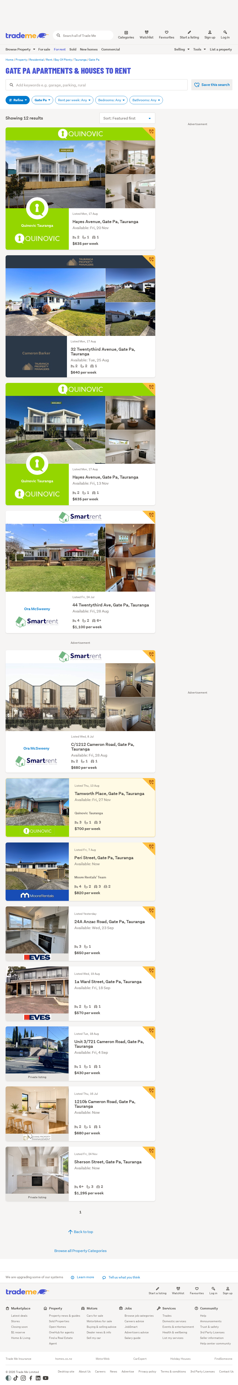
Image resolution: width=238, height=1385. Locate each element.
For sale (44, 49)
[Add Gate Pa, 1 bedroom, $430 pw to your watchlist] (148, 1032)
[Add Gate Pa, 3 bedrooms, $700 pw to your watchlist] (148, 784)
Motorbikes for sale (99, 1321)
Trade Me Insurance (18, 1358)
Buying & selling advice (101, 1327)
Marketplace (20, 1308)
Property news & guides (64, 1316)
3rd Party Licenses (212, 1332)
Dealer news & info (99, 1332)
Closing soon (19, 1327)
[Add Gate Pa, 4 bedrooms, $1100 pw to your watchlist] (148, 517)
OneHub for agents (61, 1332)
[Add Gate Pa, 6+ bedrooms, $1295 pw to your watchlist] (148, 1153)
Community (209, 1308)
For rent (60, 49)
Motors (92, 1308)
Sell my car (94, 1338)
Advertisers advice (137, 1332)
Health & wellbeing (174, 1332)
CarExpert (140, 1358)
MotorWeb (102, 1358)
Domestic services (174, 1321)
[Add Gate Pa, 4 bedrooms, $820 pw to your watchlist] (148, 848)
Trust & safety (209, 1327)
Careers (100, 1371)
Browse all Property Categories (80, 1250)
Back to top (83, 1231)
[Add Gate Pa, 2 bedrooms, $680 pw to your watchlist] (148, 656)
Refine (18, 100)
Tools (197, 49)
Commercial (110, 49)
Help (203, 1316)
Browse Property (18, 49)
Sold (72, 49)
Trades (167, 1316)
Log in (225, 37)
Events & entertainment (178, 1327)
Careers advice (134, 1321)
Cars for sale (95, 1316)
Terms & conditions (173, 1371)
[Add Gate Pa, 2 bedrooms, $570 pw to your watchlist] (148, 972)
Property (55, 1308)
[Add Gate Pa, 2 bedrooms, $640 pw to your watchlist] (148, 261)
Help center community (215, 1343)
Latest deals (19, 1316)
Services (169, 1308)
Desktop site (66, 1371)
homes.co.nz (63, 1358)
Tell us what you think (124, 1277)
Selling (180, 49)
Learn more (85, 1277)
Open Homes (57, 1327)
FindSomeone (223, 1358)
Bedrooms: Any (110, 100)
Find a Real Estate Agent (61, 1340)
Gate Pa (41, 100)
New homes (89, 49)
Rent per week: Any (73, 100)
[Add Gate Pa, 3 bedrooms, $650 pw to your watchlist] (148, 912)
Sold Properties (59, 1321)
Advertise (128, 1371)
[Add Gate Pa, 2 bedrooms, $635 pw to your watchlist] (148, 133)
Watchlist (178, 1293)
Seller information (212, 1338)
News (113, 1371)
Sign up (210, 37)
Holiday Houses (180, 1358)
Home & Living (20, 1338)
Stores (15, 1321)
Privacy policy (147, 1371)
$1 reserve (18, 1332)
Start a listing (157, 1293)
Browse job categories (139, 1316)
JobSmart (131, 1327)
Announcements (210, 1321)
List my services (172, 1338)
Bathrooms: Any (144, 100)
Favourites (197, 1293)
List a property (221, 49)
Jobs (128, 1308)
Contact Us (226, 1371)
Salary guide (133, 1338)
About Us (85, 1371)
